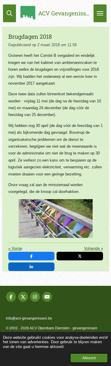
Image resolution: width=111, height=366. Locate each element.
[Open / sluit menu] (100, 13)
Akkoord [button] (89, 358)
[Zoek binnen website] (9, 13)
